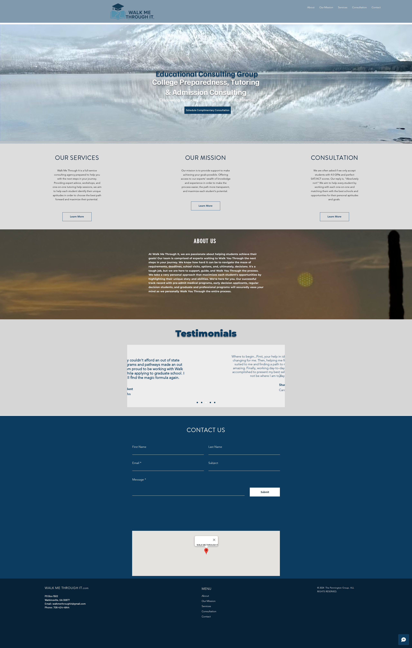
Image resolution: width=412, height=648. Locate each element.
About (205, 595)
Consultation (209, 611)
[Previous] (132, 376)
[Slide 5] (214, 402)
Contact (206, 616)
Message (138, 479)
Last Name (215, 446)
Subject (213, 462)
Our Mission (208, 601)
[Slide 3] (206, 402)
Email (135, 462)
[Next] (280, 376)
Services (206, 606)
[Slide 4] (210, 402)
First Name (139, 446)
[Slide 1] (197, 402)
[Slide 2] (201, 402)
